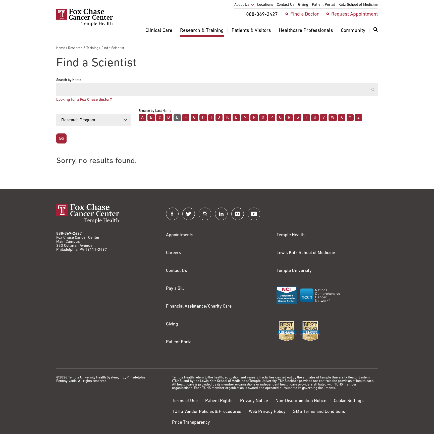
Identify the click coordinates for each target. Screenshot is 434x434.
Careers (173, 253)
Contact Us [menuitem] (285, 5)
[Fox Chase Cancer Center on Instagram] (205, 214)
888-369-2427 (69, 234)
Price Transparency (191, 422)
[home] (84, 25)
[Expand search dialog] (375, 30)
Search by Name (68, 80)
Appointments (179, 235)
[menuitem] (375, 32)
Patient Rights (219, 401)
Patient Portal (179, 342)
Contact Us (176, 271)
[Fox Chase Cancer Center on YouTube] (254, 214)
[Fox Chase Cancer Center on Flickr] (237, 214)
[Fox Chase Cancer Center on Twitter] (188, 214)
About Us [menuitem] (241, 5)
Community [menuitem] (353, 30)
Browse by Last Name (155, 111)
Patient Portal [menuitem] (323, 5)
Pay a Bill (175, 288)
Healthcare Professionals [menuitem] (306, 30)
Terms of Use (185, 401)
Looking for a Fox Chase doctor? (84, 100)
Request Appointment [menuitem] (354, 14)
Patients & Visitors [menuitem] (251, 30)
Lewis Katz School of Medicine (306, 253)
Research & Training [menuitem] (202, 30)
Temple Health (291, 235)
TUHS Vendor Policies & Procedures (206, 412)
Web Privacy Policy (267, 412)
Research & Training (83, 48)
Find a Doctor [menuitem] (304, 14)
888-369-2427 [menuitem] (262, 14)
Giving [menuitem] (303, 5)
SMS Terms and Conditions (319, 412)
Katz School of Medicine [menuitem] (358, 5)
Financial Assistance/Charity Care (199, 306)
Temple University (294, 271)
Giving (172, 324)
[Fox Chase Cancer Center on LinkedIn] (221, 214)
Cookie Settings (349, 401)
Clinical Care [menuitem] (158, 30)
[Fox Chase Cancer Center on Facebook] (172, 214)
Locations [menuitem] (265, 5)
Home (60, 48)
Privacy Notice (254, 401)
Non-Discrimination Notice (301, 401)
